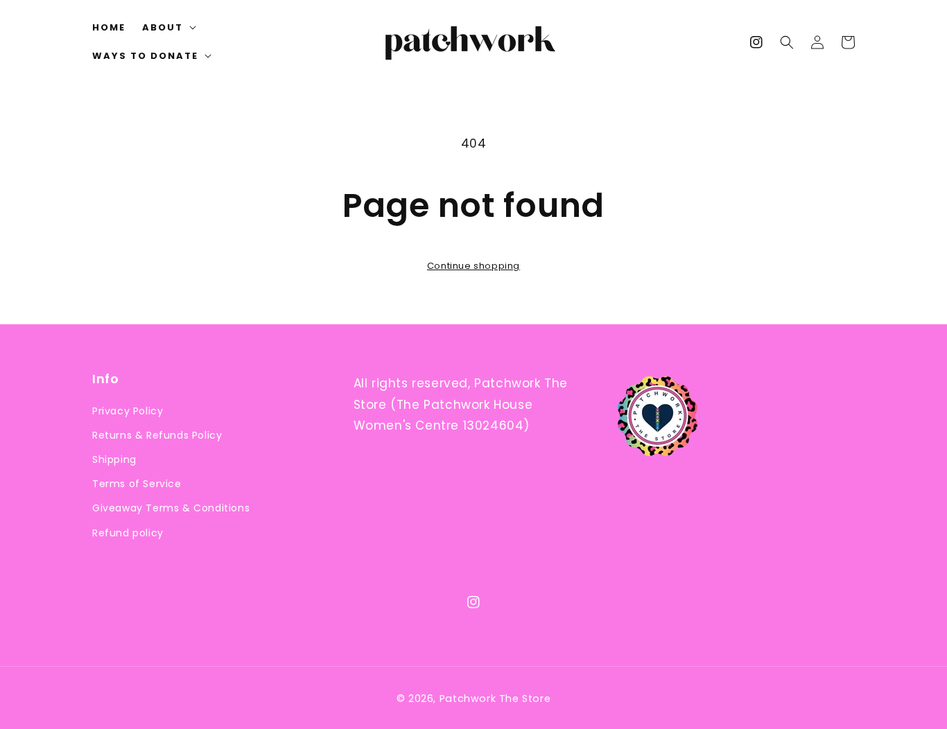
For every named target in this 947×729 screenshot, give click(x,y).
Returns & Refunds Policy (157, 435)
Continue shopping (473, 265)
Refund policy (128, 533)
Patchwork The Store (495, 698)
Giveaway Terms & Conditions (171, 508)
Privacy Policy (127, 411)
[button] (787, 42)
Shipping (114, 459)
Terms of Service (137, 484)
